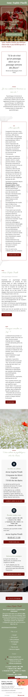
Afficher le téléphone (15, 663)
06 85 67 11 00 (14, 28)
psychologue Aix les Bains (9, 627)
